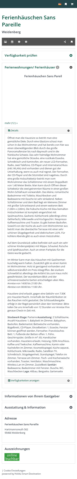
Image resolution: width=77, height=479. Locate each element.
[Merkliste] (66, 4)
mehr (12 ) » (11, 123)
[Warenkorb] (72, 4)
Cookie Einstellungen (14, 470)
